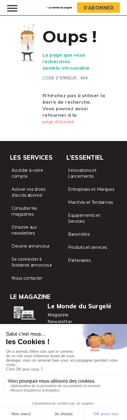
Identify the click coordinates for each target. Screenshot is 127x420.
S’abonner (99, 8)
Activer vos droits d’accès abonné (28, 192)
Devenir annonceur (31, 246)
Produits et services (87, 247)
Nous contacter (27, 278)
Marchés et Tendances (90, 202)
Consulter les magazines (24, 211)
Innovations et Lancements (82, 173)
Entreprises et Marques (91, 189)
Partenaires (79, 260)
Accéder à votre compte (27, 173)
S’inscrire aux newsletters (24, 230)
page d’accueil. (59, 121)
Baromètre (79, 234)
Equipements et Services (84, 218)
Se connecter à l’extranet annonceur (32, 262)
